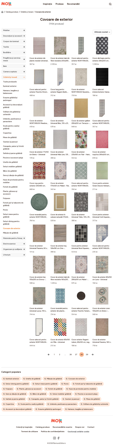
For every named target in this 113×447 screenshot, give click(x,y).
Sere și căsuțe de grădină (13, 175)
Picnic (5, 210)
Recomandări (73, 4)
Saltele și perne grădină (12, 153)
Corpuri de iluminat (11, 41)
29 (87, 354)
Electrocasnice (9, 244)
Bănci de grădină (9, 171)
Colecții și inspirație (24, 427)
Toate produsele (10, 82)
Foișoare (6, 198)
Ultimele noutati (101, 32)
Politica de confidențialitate (52, 431)
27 (76, 354)
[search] (110, 4)
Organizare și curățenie (12, 249)
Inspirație (47, 4)
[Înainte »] (92, 354)
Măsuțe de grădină (10, 233)
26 (71, 354)
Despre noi (79, 427)
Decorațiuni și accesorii (12, 36)
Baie (5, 66)
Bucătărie (7, 52)
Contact (90, 427)
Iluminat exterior (10, 86)
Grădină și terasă (27, 12)
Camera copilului (10, 72)
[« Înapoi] (48, 354)
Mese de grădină (9, 137)
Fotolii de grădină (10, 187)
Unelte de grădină (10, 162)
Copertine (7, 133)
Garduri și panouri (10, 142)
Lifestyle (6, 255)
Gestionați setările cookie (78, 432)
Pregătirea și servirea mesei (11, 59)
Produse (60, 4)
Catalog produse (12, 12)
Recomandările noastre (62, 427)
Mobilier (6, 30)
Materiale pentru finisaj (12, 238)
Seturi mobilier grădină (12, 166)
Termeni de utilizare (29, 431)
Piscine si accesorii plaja (13, 158)
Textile (6, 47)
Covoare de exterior (11, 228)
